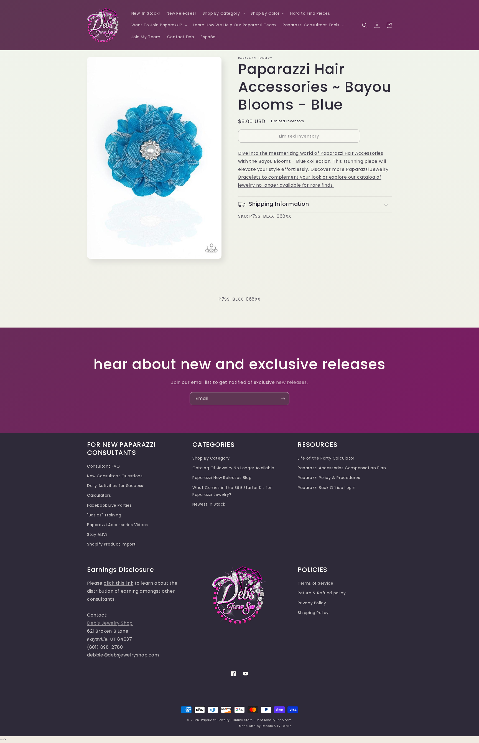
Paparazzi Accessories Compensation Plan (342, 468)
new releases (291, 382)
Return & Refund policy (322, 593)
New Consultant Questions (114, 476)
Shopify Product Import (111, 544)
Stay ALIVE (97, 534)
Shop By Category (211, 458)
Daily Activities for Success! (115, 485)
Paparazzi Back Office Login (326, 487)
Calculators (99, 495)
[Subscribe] (283, 398)
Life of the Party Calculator (326, 458)
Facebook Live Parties (109, 505)
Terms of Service (315, 583)
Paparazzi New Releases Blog (221, 477)
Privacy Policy (312, 603)
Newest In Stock (208, 504)
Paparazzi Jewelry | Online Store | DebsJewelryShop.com (246, 720)
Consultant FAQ (103, 466)
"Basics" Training (104, 515)
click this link (118, 583)
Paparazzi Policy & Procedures (329, 477)
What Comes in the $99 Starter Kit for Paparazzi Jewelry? (232, 491)
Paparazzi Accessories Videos (117, 525)
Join (175, 382)
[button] (223, 13)
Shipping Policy (313, 612)
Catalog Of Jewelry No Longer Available (233, 468)
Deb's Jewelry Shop (110, 623)
